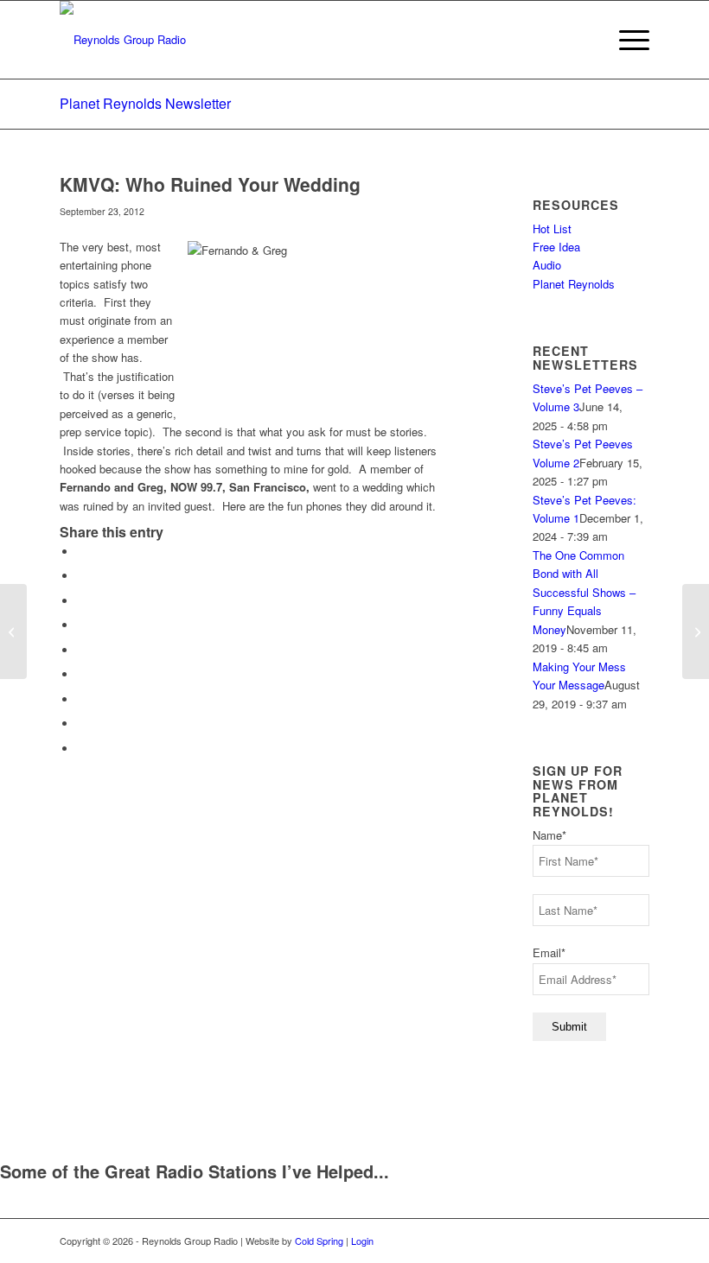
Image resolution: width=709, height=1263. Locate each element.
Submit (569, 1026)
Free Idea (556, 246)
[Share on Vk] (81, 699)
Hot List (552, 228)
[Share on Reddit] (81, 723)
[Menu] (625, 40)
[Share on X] (81, 576)
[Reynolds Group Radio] (123, 40)
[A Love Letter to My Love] (13, 631)
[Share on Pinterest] (81, 625)
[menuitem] (625, 40)
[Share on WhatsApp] (81, 601)
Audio (547, 265)
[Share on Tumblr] (81, 674)
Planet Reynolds (574, 284)
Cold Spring (319, 1240)
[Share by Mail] (81, 748)
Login (362, 1240)
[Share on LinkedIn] (81, 650)
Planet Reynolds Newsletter (145, 103)
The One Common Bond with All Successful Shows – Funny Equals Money (584, 592)
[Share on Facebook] (81, 551)
